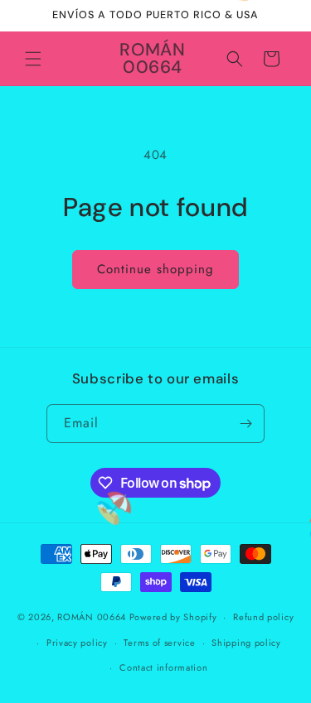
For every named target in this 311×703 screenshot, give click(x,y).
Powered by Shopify (173, 617)
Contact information (163, 667)
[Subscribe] (245, 423)
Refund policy (263, 617)
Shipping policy (246, 642)
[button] (33, 59)
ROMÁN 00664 (91, 617)
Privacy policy (77, 642)
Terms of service (159, 642)
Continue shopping (155, 269)
